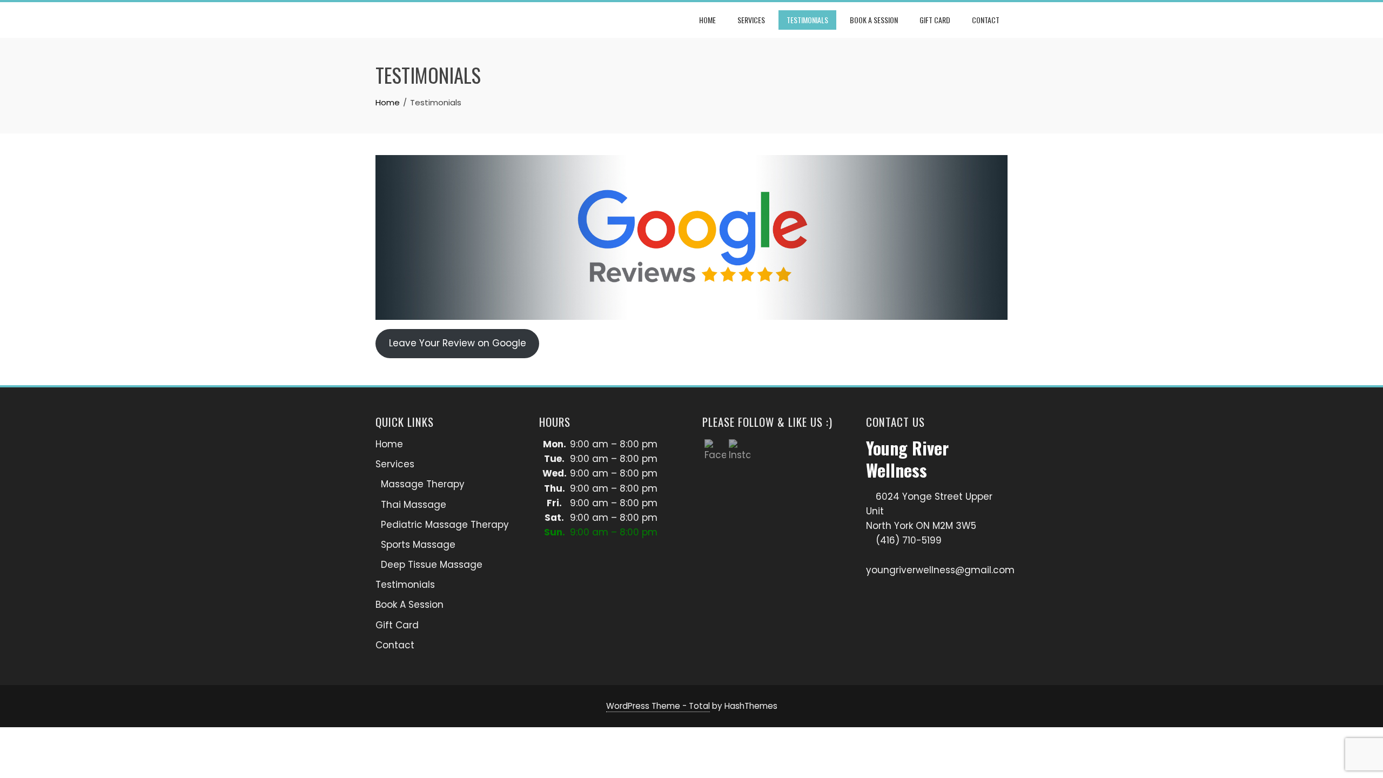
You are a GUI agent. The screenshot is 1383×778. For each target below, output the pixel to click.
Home (707, 19)
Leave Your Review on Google (457, 343)
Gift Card (934, 19)
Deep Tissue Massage (431, 564)
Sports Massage (418, 544)
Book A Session (874, 19)
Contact (985, 19)
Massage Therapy (423, 484)
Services (751, 19)
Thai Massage (413, 504)
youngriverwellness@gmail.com (940, 570)
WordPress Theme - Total (658, 706)
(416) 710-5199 (909, 540)
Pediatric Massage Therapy (445, 524)
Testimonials (807, 19)
